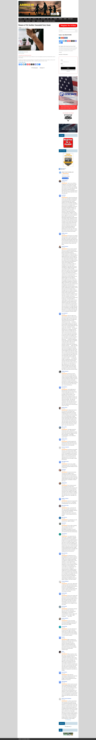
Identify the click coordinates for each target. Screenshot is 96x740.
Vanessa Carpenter (65, 447)
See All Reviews (68, 719)
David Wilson (64, 533)
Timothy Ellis (64, 626)
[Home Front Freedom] (48, 9)
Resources (60, 18)
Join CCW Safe (21, 21)
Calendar (33, 21)
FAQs (38, 18)
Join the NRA (43, 18)
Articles (25, 18)
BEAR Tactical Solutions (66, 698)
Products (55, 18)
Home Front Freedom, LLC (68, 172)
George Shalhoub (65, 581)
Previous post (35, 67)
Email (60, 35)
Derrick (63, 637)
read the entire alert (22, 62)
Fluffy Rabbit (64, 593)
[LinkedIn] (59, 38)
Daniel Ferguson (65, 246)
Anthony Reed (64, 180)
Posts (51, 18)
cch (23, 27)
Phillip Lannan (64, 233)
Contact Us (34, 18)
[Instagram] (67, 38)
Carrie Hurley (64, 672)
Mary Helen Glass (65, 505)
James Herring (64, 553)
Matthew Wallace (65, 498)
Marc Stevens (64, 517)
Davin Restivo (64, 386)
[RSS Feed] (61, 38)
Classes (29, 18)
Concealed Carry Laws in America (49, 21)
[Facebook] (65, 38)
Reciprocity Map (39, 21)
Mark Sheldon (64, 681)
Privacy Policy (27, 21)
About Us (20, 18)
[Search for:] (67, 30)
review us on (64, 178)
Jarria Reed (64, 523)
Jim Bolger (64, 469)
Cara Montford (64, 313)
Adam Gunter (64, 482)
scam (27, 27)
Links (48, 18)
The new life (64, 426)
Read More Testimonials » (63, 54)
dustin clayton (64, 438)
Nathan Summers (65, 371)
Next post (42, 67)
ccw (25, 27)
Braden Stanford (65, 618)
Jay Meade (64, 195)
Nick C (63, 651)
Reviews (65, 18)
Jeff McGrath (64, 606)
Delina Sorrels (64, 407)
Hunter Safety (70, 18)
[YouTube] (63, 38)
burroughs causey (65, 461)
